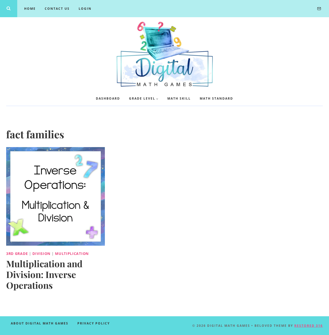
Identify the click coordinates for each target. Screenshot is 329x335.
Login (85, 8)
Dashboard (108, 98)
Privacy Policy (93, 323)
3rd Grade (17, 253)
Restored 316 (308, 325)
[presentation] (55, 196)
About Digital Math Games (39, 323)
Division (41, 253)
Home (30, 8)
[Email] (319, 8)
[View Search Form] (8, 8)
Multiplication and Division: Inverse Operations (44, 274)
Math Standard (216, 98)
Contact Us (57, 8)
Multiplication (72, 253)
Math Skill (179, 98)
